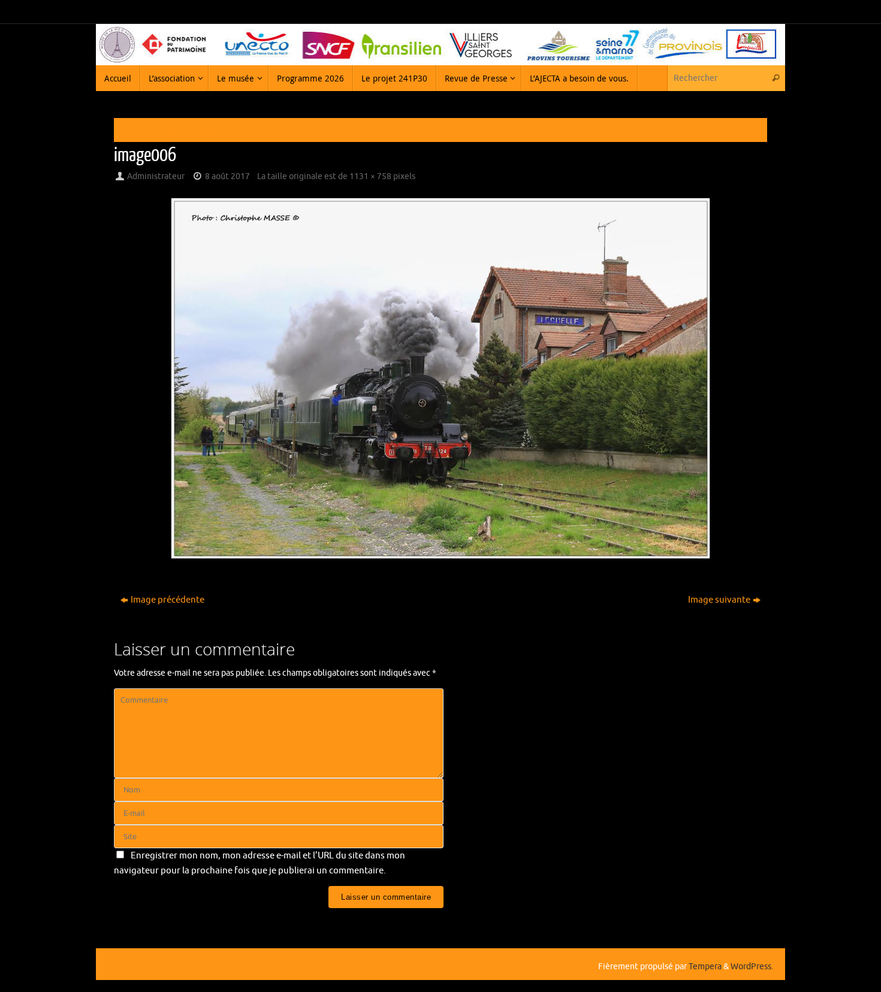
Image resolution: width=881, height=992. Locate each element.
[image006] (440, 378)
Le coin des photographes (177, 129)
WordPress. (752, 966)
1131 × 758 (370, 176)
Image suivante (719, 600)
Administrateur (156, 176)
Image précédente (167, 600)
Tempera (705, 966)
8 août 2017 (227, 176)
